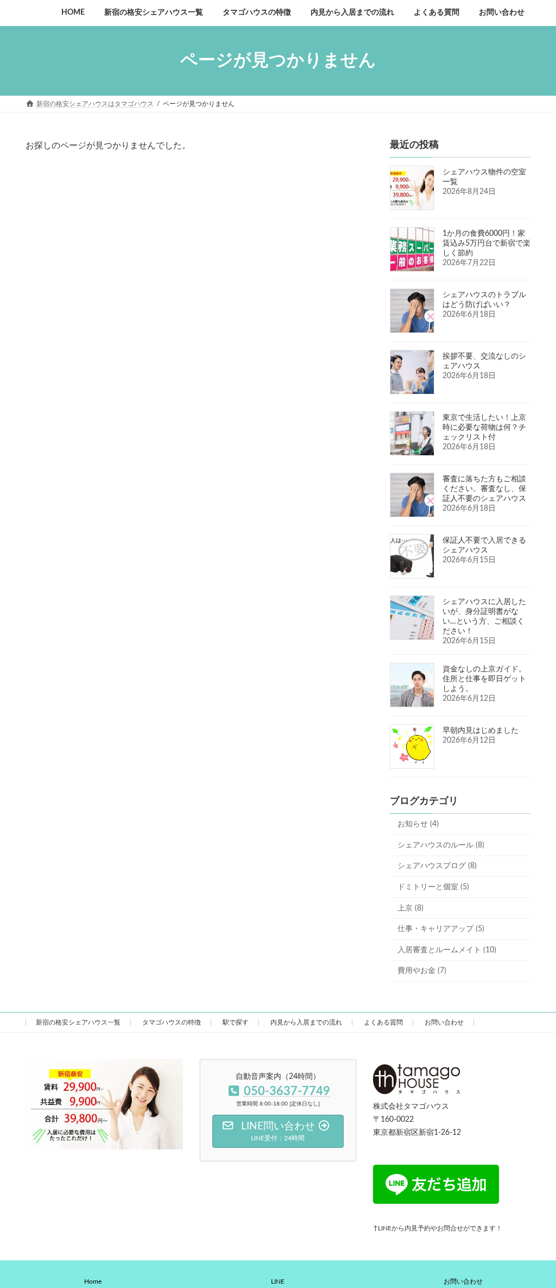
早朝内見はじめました (481, 730)
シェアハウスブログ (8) (437, 866)
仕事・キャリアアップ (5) (440, 929)
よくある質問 (383, 1022)
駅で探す (236, 1022)
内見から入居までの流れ (306, 1022)
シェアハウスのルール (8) (440, 845)
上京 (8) (410, 908)
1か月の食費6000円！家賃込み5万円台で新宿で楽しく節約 (486, 243)
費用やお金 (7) (421, 971)
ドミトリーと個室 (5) (433, 887)
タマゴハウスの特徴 (171, 1022)
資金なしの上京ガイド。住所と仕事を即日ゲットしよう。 (484, 679)
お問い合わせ (444, 1022)
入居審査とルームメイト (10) (446, 949)
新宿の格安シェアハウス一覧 (78, 1022)
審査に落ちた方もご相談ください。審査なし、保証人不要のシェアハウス (484, 488)
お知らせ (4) (418, 824)
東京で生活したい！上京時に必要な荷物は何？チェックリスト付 (484, 427)
